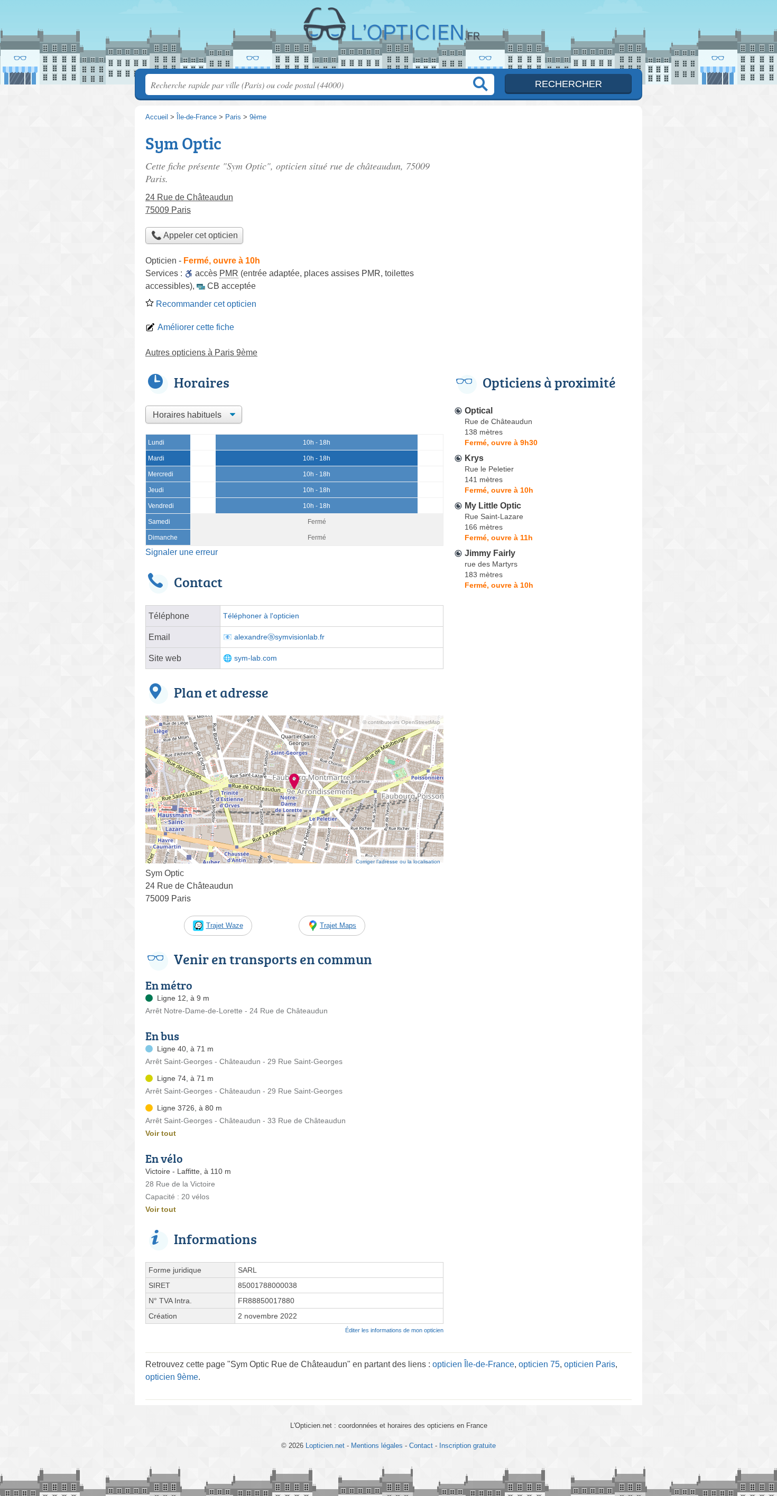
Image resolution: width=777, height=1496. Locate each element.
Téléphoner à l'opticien (261, 616)
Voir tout (160, 1133)
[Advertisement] (543, 204)
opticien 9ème (171, 1376)
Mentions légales (377, 1446)
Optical (479, 410)
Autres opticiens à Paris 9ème (201, 352)
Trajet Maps (338, 925)
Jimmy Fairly (490, 553)
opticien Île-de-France (473, 1364)
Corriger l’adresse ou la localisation (398, 861)
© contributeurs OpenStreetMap (401, 722)
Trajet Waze (224, 925)
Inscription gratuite (467, 1446)
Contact (421, 1446)
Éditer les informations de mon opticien (394, 1330)
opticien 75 (539, 1364)
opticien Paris (589, 1364)
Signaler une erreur (181, 552)
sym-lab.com (255, 658)
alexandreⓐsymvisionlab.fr (279, 637)
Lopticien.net (388, 37)
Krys (474, 458)
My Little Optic (493, 505)
